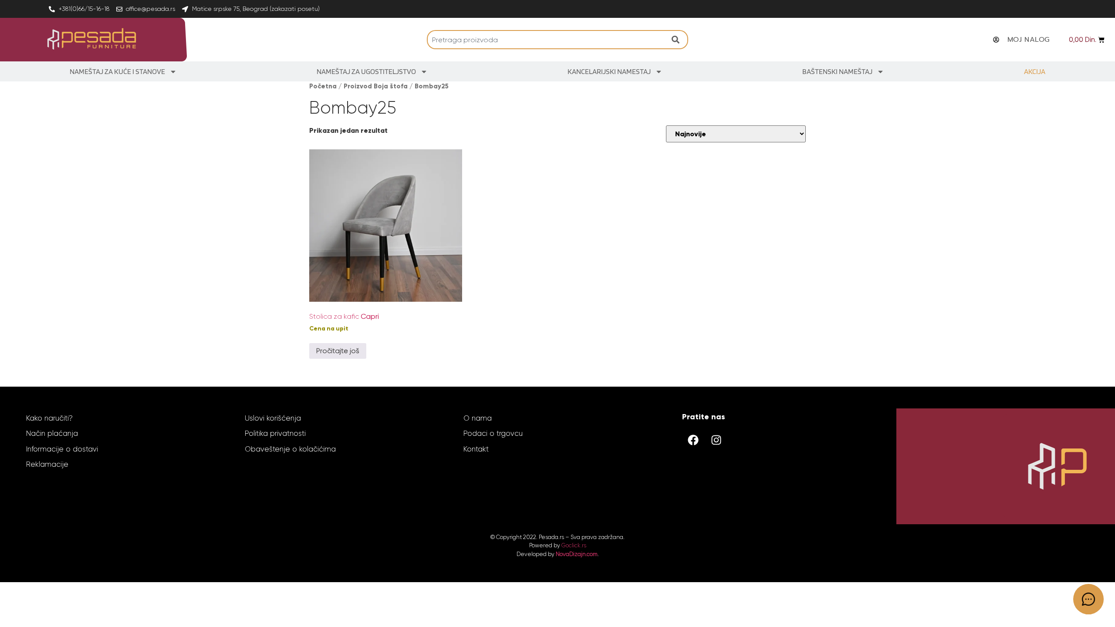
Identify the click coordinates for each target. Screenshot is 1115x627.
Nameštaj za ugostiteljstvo (366, 71)
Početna (323, 86)
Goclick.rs (573, 545)
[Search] (677, 39)
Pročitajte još (337, 351)
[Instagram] (716, 440)
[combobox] (547, 39)
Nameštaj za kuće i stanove (117, 71)
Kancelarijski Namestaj (609, 71)
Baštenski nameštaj (837, 71)
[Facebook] (693, 440)
